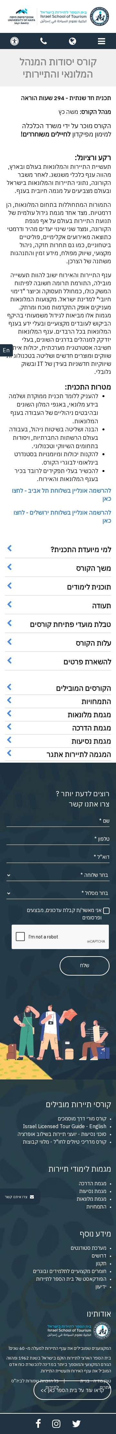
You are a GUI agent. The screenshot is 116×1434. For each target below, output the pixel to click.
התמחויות (96, 1206)
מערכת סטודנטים (88, 1248)
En (6, 350)
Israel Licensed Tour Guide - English (64, 1126)
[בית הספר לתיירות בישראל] (58, 16)
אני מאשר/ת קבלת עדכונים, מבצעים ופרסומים (64, 914)
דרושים (99, 1255)
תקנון (101, 1263)
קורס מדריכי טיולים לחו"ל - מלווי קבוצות (64, 1141)
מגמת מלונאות (91, 1199)
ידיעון (100, 1286)
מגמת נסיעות (92, 1191)
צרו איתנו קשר (16, 1196)
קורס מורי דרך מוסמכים (82, 1118)
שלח (84, 965)
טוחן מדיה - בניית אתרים (95, 1384)
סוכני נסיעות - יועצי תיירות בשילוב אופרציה (61, 1134)
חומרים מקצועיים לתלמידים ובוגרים (69, 1271)
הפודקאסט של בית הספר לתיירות (71, 1279)
